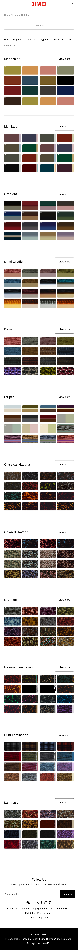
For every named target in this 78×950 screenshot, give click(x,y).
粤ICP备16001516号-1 (39, 943)
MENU (6, 4)
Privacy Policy (13, 939)
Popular (17, 39)
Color (29, 39)
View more (64, 59)
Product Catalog (21, 15)
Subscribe (67, 894)
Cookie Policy (31, 939)
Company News (60, 908)
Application (42, 908)
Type (43, 39)
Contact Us (34, 917)
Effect (57, 39)
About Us (12, 908)
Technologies (27, 908)
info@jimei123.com (60, 939)
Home (7, 15)
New (6, 39)
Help (45, 917)
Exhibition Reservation (38, 913)
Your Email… (12, 894)
